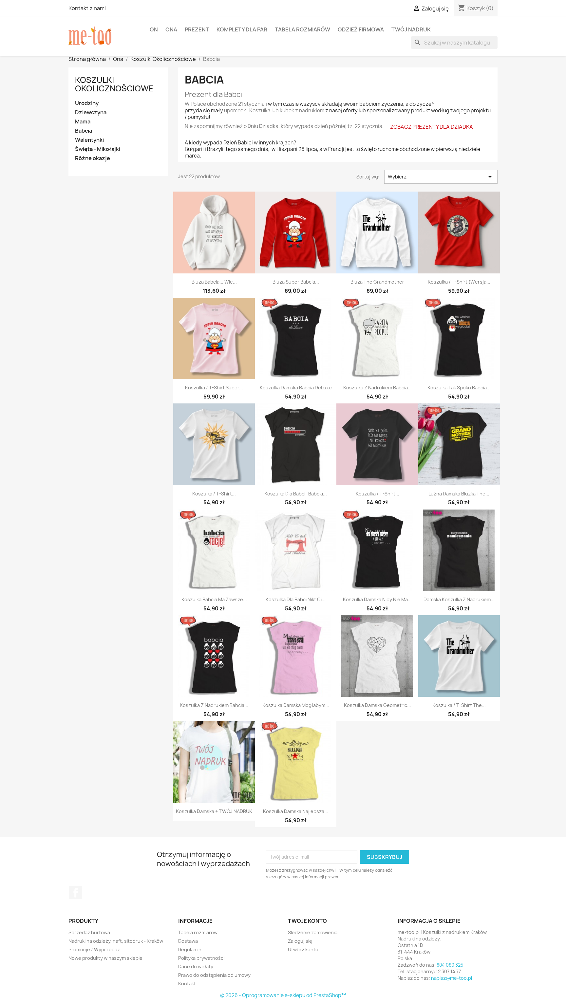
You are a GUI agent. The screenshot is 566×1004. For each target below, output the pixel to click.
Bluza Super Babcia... (296, 282)
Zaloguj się (300, 941)
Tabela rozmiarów (302, 29)
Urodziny (87, 103)
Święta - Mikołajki (97, 149)
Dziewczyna (90, 112)
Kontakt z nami (87, 8)
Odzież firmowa (361, 29)
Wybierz (441, 177)
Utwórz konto (303, 949)
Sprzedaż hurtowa (89, 932)
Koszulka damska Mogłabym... (295, 705)
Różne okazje (92, 158)
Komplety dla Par (242, 29)
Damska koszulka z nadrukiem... (459, 599)
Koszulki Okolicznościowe (114, 84)
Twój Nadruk (411, 29)
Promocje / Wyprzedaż (94, 949)
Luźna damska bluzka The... (458, 494)
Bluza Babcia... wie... (214, 282)
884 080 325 (450, 965)
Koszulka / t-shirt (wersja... (459, 282)
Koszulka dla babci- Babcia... (295, 494)
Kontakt (187, 983)
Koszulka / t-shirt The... (459, 705)
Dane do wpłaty (195, 966)
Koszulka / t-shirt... (214, 494)
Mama (82, 121)
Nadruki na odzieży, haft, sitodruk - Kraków (115, 941)
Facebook (75, 892)
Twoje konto (307, 920)
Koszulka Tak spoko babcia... (459, 387)
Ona (171, 29)
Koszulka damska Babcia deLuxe (296, 387)
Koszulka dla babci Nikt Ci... (296, 599)
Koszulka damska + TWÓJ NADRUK (214, 811)
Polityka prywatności (201, 958)
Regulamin (189, 949)
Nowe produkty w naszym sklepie (105, 958)
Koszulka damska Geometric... (377, 705)
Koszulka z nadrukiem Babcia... (377, 387)
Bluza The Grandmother (377, 282)
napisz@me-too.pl (451, 978)
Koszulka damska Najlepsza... (295, 811)
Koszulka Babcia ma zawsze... (214, 599)
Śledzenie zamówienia (312, 932)
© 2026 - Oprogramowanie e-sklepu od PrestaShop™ (283, 995)
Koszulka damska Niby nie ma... (377, 599)
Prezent (197, 29)
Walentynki (89, 140)
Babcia (83, 130)
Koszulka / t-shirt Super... (214, 387)
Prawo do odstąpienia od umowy (214, 975)
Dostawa (188, 941)
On (154, 29)
